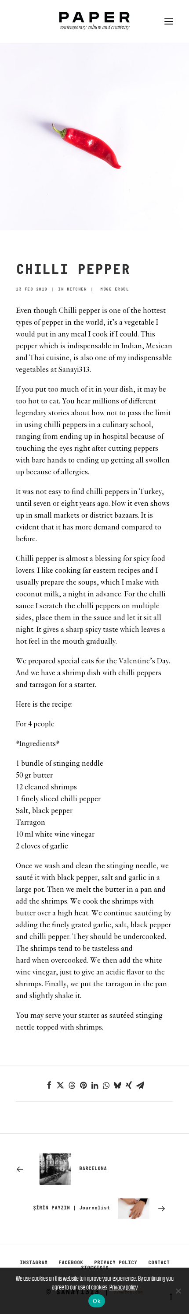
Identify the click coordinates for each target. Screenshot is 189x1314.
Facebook (70, 1262)
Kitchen (77, 289)
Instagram (33, 1262)
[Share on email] (140, 1085)
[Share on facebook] (49, 1085)
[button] (169, 21)
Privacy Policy (115, 1262)
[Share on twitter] (60, 1085)
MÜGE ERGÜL (114, 289)
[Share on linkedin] (94, 1085)
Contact (159, 1262)
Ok (97, 1300)
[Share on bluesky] (117, 1085)
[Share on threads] (71, 1085)
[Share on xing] (129, 1085)
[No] (178, 1290)
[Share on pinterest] (83, 1085)
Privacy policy (123, 1287)
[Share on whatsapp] (106, 1085)
